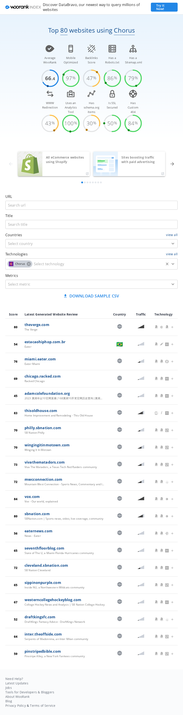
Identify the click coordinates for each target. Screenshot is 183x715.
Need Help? (14, 679)
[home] (23, 7)
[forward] (172, 164)
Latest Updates (16, 683)
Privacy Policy (15, 705)
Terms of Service (42, 705)
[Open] (173, 243)
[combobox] (91, 243)
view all (172, 235)
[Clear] (167, 264)
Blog (8, 701)
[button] (19, 264)
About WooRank (17, 696)
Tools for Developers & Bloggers (29, 692)
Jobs (8, 688)
